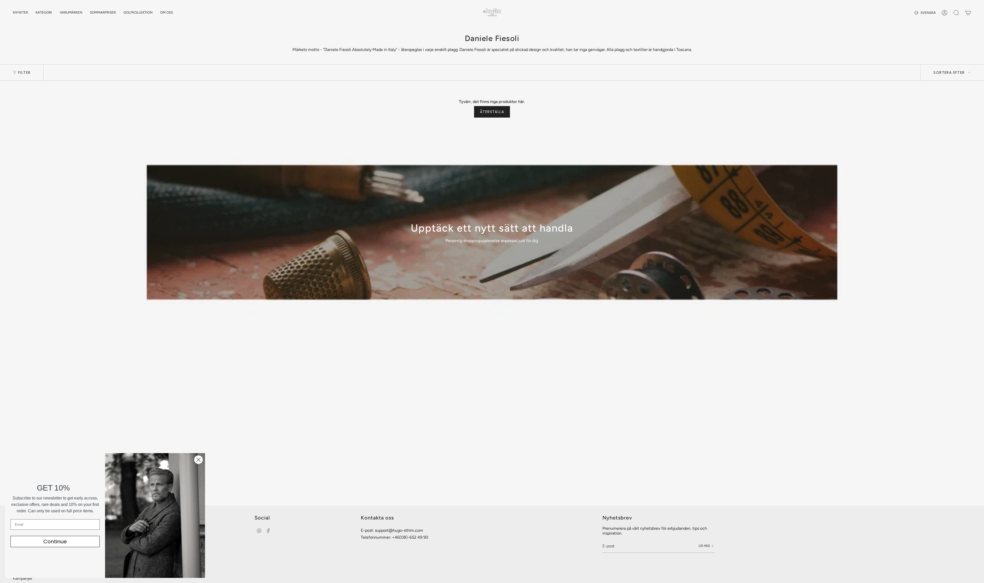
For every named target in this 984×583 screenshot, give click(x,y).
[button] (44, 13)
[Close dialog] (198, 459)
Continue (55, 541)
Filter (24, 72)
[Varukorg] (968, 12)
